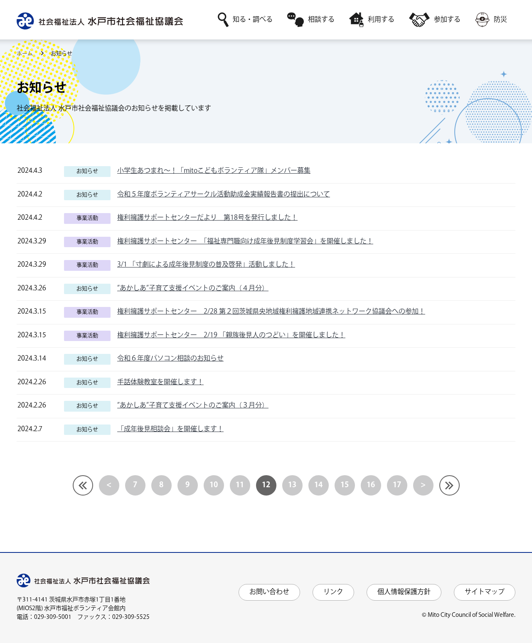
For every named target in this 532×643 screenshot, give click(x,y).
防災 (500, 20)
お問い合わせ (269, 592)
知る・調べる (253, 20)
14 (318, 485)
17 (397, 485)
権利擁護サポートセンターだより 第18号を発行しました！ (207, 218)
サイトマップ (485, 592)
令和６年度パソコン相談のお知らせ (170, 358)
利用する (381, 20)
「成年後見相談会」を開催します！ (170, 429)
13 (292, 485)
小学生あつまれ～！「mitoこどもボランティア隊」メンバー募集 (213, 171)
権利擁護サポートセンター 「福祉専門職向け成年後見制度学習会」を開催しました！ (245, 241)
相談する (321, 20)
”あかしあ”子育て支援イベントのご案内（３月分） (192, 405)
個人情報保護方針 (404, 592)
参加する (447, 20)
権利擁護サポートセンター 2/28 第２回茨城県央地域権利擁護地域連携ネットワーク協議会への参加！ (271, 312)
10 (213, 485)
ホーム (25, 53)
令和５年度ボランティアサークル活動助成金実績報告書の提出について (223, 194)
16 (371, 485)
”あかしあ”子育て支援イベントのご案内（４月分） (192, 288)
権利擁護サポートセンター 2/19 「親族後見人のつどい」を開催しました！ (231, 335)
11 (240, 485)
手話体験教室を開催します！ (160, 382)
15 (344, 485)
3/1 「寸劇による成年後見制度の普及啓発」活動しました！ (206, 265)
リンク (333, 592)
